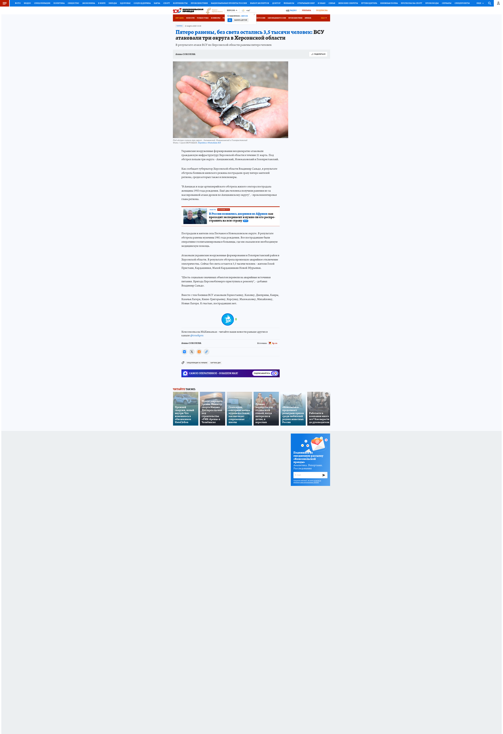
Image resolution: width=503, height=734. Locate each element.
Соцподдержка (142, 3)
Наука (157, 3)
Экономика (88, 3)
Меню (4, 3)
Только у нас (203, 18)
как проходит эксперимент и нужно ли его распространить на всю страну (242, 217)
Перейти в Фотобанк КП (209, 142)
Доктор (276, 3)
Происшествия (199, 3)
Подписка (321, 10)
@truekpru (196, 335)
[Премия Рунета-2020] (213, 10)
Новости (190, 18)
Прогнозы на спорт (411, 3)
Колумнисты (180, 3)
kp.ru (274, 343)
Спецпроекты (462, 3)
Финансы (289, 3)
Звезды (113, 3)
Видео (27, 3)
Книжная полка (389, 3)
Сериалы (446, 3)
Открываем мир (306, 3)
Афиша (308, 18)
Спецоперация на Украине (197, 363)
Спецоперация (42, 3)
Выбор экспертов (259, 3)
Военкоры (215, 18)
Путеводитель (369, 3)
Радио (293, 10)
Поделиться (319, 54)
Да (230, 20)
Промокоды (432, 3)
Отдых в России (257, 18)
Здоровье (125, 3)
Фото (18, 3)
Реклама (306, 10)
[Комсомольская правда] (188, 10)
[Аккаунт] (498, 3)
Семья (332, 3)
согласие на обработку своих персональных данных (307, 481)
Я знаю (321, 3)
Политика (59, 3)
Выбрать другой (240, 20)
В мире (101, 3)
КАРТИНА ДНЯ (216, 363)
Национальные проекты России (229, 3)
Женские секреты (348, 3)
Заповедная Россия (277, 18)
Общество (73, 3)
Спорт (166, 3)
